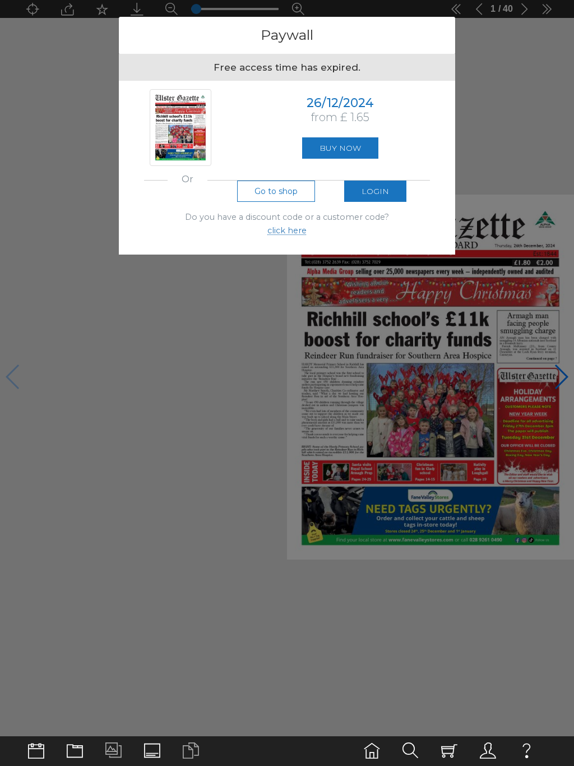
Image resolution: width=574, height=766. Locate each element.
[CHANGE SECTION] (36, 751)
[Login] (488, 751)
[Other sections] (75, 751)
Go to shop (276, 191)
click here (287, 230)
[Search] (410, 751)
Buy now (340, 148)
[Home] (372, 751)
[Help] (526, 751)
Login (375, 191)
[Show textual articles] (191, 751)
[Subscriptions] (449, 751)
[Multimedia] (113, 751)
